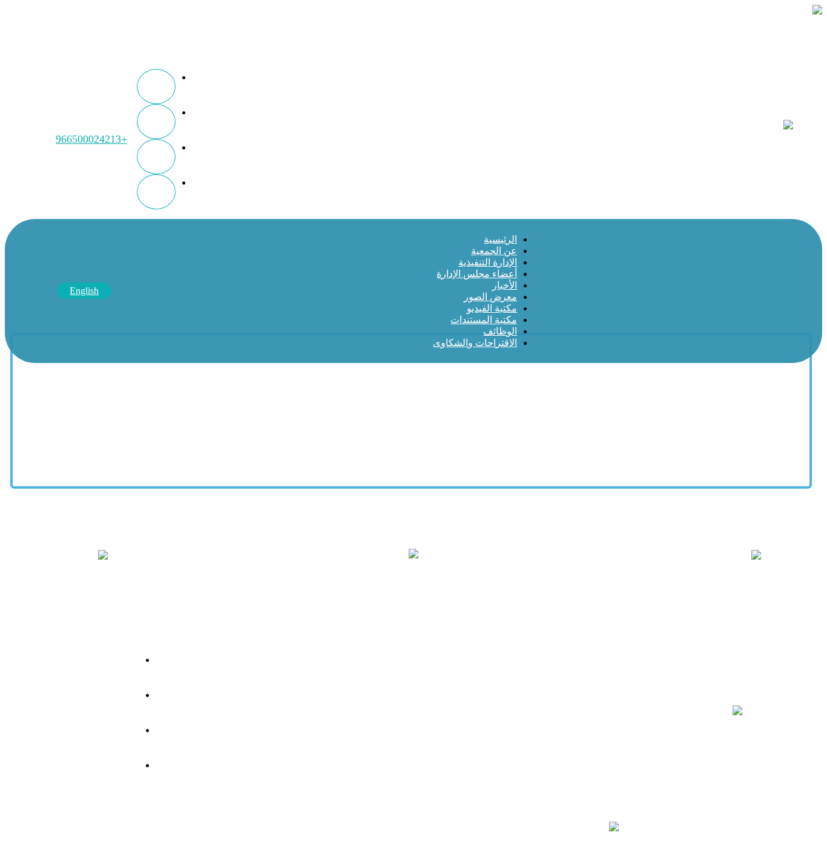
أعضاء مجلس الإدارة (477, 274)
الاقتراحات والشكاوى (475, 343)
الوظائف (500, 331)
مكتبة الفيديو (492, 308)
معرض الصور (490, 297)
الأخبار (504, 285)
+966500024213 (91, 139)
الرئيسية (500, 239)
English (84, 291)
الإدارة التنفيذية (487, 262)
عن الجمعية (494, 251)
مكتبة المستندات (483, 320)
